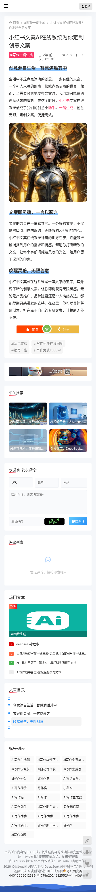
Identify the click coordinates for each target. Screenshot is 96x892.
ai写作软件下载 (48, 760)
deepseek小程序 (27, 644)
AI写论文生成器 (74, 778)
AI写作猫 (17, 797)
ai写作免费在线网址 (48, 343)
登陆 (87, 6)
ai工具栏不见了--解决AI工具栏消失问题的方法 (46, 663)
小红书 (64, 100)
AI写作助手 (19, 788)
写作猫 (42, 788)
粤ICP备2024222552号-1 (55, 875)
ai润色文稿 (19, 343)
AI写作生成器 (20, 760)
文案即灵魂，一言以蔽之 (31, 713)
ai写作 (67, 825)
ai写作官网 (18, 835)
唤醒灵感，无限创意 (28, 722)
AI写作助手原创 (22, 825)
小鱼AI (68, 788)
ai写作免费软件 (74, 760)
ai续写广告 (19, 350)
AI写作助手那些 (74, 816)
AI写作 (42, 797)
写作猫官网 (71, 806)
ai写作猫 (43, 778)
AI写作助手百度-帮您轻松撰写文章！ (40, 672)
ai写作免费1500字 (47, 350)
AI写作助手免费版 (49, 816)
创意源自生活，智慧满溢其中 (35, 705)
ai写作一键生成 (34, 22)
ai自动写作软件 (48, 769)
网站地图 (81, 875)
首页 (16, 22)
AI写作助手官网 (22, 816)
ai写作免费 (18, 778)
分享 (63, 329)
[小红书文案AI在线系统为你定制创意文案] (48, 201)
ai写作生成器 (72, 769)
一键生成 (66, 107)
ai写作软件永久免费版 (22, 769)
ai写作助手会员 (48, 806)
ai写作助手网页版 (49, 825)
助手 (51, 107)
